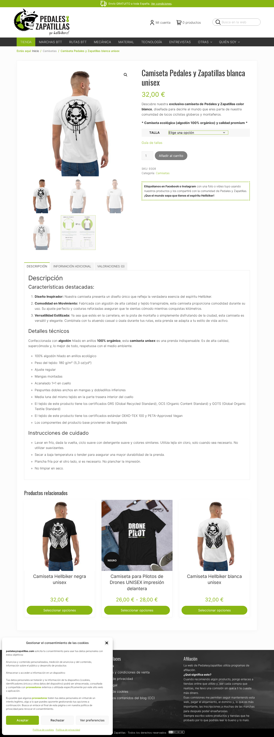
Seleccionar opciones (59, 610)
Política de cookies (43, 729)
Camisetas (50, 51)
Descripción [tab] (37, 266)
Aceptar (22, 720)
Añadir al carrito (171, 156)
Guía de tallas (152, 143)
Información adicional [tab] (72, 266)
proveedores (33, 687)
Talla (154, 133)
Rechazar (57, 720)
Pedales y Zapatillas (113, 732)
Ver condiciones (161, 3)
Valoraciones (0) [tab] (111, 266)
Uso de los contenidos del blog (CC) (127, 698)
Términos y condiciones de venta (125, 672)
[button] (107, 643)
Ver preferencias (92, 720)
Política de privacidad (68, 729)
